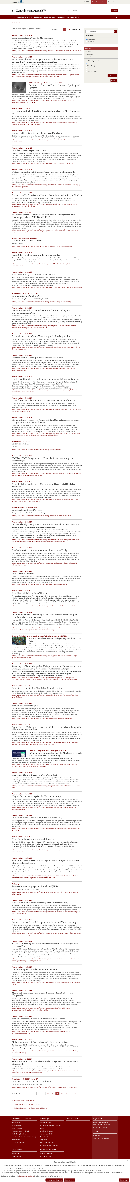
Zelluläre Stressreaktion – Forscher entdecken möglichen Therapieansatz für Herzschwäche (45, 1063)
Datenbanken (61, 17)
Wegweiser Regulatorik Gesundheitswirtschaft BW (101, 1123)
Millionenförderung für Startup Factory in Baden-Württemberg (40, 1042)
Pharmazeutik (44, 1137)
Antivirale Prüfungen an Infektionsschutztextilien (34, 275)
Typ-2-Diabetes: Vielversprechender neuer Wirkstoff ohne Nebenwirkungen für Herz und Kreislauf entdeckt (46, 728)
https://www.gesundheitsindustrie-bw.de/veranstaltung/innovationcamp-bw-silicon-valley (41, 302)
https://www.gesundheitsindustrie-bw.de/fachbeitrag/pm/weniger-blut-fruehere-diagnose (42, 718)
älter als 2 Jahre (92, 71)
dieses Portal (91, 39)
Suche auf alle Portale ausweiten (24, 1100)
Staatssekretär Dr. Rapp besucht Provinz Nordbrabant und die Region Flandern (47, 195)
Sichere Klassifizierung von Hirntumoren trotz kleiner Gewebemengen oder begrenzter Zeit (45, 945)
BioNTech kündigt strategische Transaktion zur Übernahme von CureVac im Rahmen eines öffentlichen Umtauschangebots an (45, 525)
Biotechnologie (17, 1125)
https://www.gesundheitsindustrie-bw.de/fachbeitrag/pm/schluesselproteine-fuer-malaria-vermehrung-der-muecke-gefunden (46, 348)
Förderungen (89, 54)
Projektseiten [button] (112, 2)
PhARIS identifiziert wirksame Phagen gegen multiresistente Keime (55, 640)
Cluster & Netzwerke (18, 1142)
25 (60, 30)
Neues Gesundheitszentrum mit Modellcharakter (33, 839)
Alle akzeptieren (69, 1180)
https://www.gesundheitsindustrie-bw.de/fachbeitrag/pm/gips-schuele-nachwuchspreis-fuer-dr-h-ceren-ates (46, 787)
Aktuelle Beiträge (45, 1122)
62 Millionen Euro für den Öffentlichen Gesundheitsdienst (37, 688)
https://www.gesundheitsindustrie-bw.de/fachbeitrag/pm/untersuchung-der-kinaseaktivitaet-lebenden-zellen (46, 983)
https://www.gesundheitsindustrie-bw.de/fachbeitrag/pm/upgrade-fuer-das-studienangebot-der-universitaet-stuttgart (44, 808)
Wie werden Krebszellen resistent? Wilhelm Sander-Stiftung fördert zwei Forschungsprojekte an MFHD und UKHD (43, 216)
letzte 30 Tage (91, 66)
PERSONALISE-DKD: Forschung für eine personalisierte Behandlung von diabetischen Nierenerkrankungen (44, 616)
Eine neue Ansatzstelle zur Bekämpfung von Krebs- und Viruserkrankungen (45, 922)
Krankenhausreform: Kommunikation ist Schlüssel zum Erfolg (39, 550)
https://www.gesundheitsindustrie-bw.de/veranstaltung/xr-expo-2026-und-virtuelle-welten (42, 246)
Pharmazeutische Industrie (21, 1131)
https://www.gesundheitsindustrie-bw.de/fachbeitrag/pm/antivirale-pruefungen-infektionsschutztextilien (47, 287)
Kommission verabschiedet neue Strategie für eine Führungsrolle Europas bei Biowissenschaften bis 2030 (45, 862)
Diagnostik (43, 1140)
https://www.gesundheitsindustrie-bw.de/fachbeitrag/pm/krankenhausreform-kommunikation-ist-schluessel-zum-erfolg (44, 564)
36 (66, 1093)
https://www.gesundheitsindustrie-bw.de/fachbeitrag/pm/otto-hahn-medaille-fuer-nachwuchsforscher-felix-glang (46, 829)
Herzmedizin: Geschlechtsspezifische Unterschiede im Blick (37, 358)
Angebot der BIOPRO (46, 1153)
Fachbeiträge (38, 17)
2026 (88, 68)
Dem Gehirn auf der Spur (23, 574)
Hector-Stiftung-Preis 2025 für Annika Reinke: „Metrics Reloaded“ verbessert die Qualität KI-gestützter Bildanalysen (45, 421)
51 (75, 1093)
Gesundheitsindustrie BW (99, 2)
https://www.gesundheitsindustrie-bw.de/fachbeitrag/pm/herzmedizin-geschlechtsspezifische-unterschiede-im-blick (43, 369)
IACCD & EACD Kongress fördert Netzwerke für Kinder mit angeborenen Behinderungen (44, 459)
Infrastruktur (16, 1140)
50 (65, 30)
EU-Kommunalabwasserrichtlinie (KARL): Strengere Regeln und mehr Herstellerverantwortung (55, 754)
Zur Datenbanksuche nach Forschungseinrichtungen (31, 1108)
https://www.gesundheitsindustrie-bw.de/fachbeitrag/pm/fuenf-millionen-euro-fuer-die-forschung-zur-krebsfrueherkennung (46, 912)
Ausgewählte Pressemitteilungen (50, 1125)
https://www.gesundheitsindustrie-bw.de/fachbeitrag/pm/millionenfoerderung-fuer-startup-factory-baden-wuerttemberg (45, 1052)
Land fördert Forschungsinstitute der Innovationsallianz (36, 255)
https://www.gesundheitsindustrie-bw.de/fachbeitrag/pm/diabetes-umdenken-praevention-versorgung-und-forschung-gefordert (46, 186)
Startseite (14, 23)
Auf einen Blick (17, 1122)
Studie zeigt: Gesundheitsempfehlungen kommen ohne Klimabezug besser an (45, 379)
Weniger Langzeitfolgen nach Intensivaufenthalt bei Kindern (38, 1019)
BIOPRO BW (86, 2)
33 (52, 1093)
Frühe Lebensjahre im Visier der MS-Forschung (32, 38)
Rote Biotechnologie (46, 1131)
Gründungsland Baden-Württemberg (24, 1137)
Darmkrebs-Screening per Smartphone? (29, 151)
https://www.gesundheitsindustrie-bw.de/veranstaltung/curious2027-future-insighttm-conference (44, 1087)
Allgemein (88, 48)
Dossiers (42, 1128)
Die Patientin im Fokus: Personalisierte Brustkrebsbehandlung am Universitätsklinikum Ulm (41, 311)
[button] (115, 61)
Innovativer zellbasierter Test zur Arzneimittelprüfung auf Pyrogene (54, 86)
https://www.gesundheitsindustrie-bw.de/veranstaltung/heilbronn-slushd (36, 449)
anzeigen (113, 80)
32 (48, 1093)
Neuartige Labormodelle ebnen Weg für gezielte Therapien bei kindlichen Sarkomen (43, 485)
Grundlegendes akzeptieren (54, 1180)
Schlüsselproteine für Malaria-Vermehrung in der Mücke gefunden (41, 336)
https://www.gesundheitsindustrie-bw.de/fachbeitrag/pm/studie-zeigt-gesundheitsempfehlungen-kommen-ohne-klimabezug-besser (44, 391)
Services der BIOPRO (73, 17)
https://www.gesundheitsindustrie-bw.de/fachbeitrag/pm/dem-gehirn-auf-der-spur (39, 584)
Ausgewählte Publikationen (49, 1145)
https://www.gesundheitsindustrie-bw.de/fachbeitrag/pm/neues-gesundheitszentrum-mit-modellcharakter (42, 851)
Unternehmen (16, 1156)
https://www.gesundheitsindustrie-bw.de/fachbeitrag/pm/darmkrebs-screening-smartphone (42, 163)
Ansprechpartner (45, 1156)
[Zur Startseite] (29, 10)
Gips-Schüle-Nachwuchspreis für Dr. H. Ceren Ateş (34, 775)
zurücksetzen (112, 76)
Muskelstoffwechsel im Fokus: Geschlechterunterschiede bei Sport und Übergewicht (42, 994)
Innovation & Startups (100, 1127)
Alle (88, 64)
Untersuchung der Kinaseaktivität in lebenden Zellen (35, 970)
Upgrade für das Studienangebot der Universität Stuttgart (37, 796)
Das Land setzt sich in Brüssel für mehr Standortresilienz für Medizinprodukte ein (46, 112)
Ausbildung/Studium (19, 1134)
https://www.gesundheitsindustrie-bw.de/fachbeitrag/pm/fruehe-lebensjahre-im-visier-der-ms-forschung (47, 51)
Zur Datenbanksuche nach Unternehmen (27, 1104)
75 (70, 30)
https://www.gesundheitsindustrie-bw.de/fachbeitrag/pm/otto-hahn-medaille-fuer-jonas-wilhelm (44, 606)
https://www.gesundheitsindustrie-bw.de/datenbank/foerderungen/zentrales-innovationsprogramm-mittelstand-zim (45, 893)
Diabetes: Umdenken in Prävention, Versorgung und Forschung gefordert (44, 172)
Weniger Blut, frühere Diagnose (25, 706)
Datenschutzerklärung (26, 1176)
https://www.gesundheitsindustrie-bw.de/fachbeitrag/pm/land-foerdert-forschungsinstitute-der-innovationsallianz (44, 265)
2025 (88, 69)
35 (62, 1093)
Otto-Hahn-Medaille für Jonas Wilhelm (29, 593)
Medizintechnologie (46, 1134)
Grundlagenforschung (47, 1142)
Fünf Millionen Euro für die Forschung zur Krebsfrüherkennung (40, 903)
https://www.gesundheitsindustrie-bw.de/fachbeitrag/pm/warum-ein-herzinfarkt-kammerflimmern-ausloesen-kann (45, 141)
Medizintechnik (17, 1128)
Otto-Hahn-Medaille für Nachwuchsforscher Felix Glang (36, 818)
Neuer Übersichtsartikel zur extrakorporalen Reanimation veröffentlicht (43, 401)
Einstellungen (124, 1180)
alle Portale (90, 41)
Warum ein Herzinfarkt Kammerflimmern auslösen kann (37, 133)
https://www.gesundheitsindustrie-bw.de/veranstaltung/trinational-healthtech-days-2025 (41, 516)
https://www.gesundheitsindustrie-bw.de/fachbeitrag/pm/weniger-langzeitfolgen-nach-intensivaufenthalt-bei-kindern (41, 1032)
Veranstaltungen (49, 17)
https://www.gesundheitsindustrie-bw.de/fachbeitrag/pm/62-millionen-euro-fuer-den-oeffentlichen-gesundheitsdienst (45, 696)
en (116, 17)
